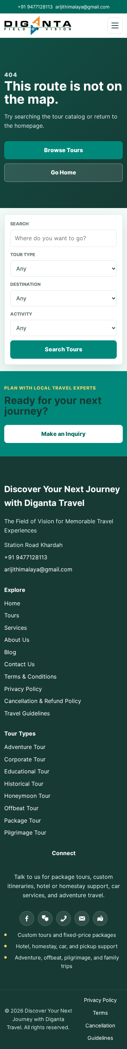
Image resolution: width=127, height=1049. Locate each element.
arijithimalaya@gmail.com (82, 7)
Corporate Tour (25, 759)
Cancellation (100, 1025)
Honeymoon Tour (27, 795)
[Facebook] (26, 918)
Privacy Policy (23, 688)
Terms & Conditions (30, 676)
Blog (10, 652)
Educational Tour (26, 771)
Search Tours (63, 349)
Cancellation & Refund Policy (42, 700)
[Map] (100, 918)
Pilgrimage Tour (25, 832)
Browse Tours (63, 150)
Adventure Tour (25, 746)
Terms (100, 1013)
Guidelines (100, 1038)
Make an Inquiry (63, 433)
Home (12, 603)
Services (15, 627)
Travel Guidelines (27, 713)
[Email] (81, 918)
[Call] (63, 918)
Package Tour (22, 820)
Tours (11, 615)
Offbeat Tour (21, 808)
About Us (16, 639)
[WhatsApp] (45, 918)
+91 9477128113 (35, 7)
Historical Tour (23, 783)
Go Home (63, 172)
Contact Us (19, 664)
